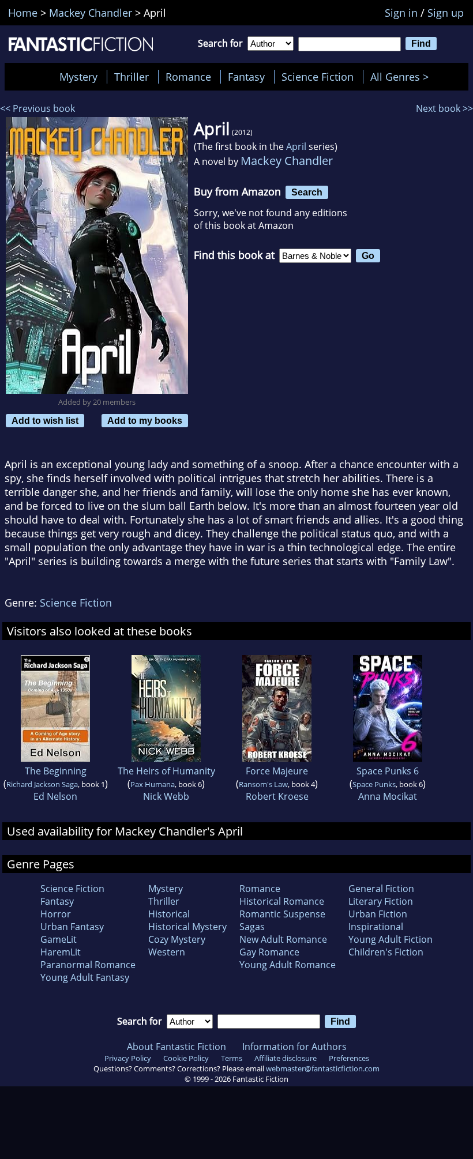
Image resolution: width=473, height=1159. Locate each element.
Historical (169, 914)
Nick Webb (166, 796)
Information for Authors (294, 1046)
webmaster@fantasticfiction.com (323, 1068)
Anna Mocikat (387, 796)
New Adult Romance (283, 939)
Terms (231, 1058)
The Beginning (56, 771)
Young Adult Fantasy (84, 977)
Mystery (78, 77)
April (296, 146)
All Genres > (402, 77)
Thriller (131, 77)
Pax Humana (152, 784)
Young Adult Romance (287, 964)
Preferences (349, 1058)
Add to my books (144, 420)
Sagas (252, 926)
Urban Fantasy (72, 926)
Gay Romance (269, 952)
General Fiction (381, 888)
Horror (55, 914)
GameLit (58, 939)
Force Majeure (277, 771)
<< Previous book (37, 108)
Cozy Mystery (176, 939)
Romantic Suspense (282, 914)
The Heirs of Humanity (166, 771)
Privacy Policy (127, 1058)
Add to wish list (45, 420)
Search (306, 192)
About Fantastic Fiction (176, 1046)
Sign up (445, 13)
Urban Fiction (377, 914)
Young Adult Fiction (390, 939)
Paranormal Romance (88, 964)
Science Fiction (317, 77)
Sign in (401, 13)
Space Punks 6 (387, 771)
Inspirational (375, 926)
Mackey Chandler (287, 160)
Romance (188, 77)
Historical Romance (281, 901)
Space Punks (374, 784)
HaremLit (60, 952)
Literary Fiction (380, 901)
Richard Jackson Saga (42, 784)
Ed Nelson (55, 796)
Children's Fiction (385, 952)
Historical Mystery (187, 926)
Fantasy (246, 77)
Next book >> (444, 108)
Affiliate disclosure (285, 1058)
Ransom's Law (263, 784)
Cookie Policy (186, 1058)
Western (166, 952)
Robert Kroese (277, 796)
